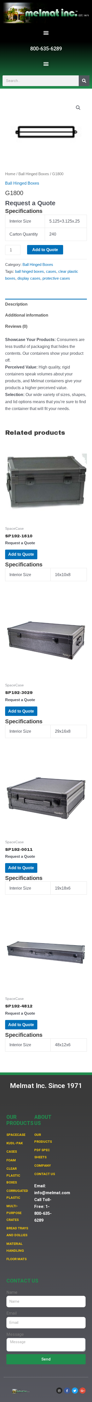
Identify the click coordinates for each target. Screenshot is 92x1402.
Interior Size (20, 221)
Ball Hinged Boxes (33, 174)
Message (15, 1334)
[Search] (84, 80)
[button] (46, 32)
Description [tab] (16, 304)
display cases (28, 278)
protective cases (56, 278)
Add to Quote (45, 249)
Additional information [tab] (26, 315)
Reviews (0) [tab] (16, 326)
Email (11, 1313)
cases (51, 271)
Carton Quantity (23, 234)
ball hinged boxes (29, 271)
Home (10, 174)
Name (11, 1292)
